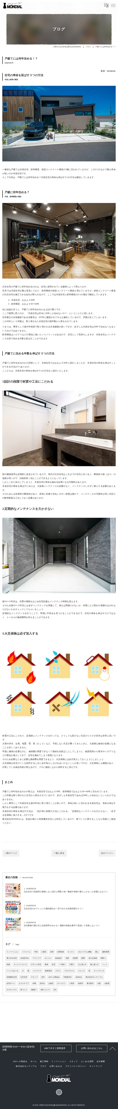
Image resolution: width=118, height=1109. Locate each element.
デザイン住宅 (36, 964)
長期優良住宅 (12, 977)
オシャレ (48, 958)
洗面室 (75, 958)
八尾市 (71, 983)
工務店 (43, 952)
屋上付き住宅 (12, 958)
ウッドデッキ (99, 970)
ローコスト (61, 983)
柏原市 (80, 983)
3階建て (34, 989)
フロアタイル (69, 970)
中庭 (36, 952)
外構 (34, 983)
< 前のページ (11, 853)
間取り (103, 958)
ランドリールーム (20, 964)
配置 (83, 958)
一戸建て (62, 964)
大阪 (99, 983)
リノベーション (12, 952)
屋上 (97, 952)
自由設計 (58, 958)
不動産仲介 (67, 977)
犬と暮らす (82, 964)
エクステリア (24, 983)
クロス (58, 970)
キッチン (71, 952)
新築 (46, 964)
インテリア (37, 970)
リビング (81, 970)
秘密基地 (48, 970)
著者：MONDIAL (108, 71)
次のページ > (107, 853)
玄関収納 (60, 952)
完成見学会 (24, 958)
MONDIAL (79, 977)
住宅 (53, 964)
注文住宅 (23, 977)
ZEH (54, 989)
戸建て (71, 964)
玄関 (51, 952)
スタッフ (34, 977)
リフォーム (26, 952)
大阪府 (106, 983)
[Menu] (113, 5)
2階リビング (45, 989)
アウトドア (37, 958)
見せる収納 (92, 958)
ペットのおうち (12, 970)
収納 (8, 964)
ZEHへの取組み (54, 977)
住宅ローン (11, 983)
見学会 (42, 983)
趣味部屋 (105, 952)
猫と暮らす (94, 964)
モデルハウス (12, 989)
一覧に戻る (59, 853)
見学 (43, 977)
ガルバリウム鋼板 (85, 952)
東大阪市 (90, 983)
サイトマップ (95, 1066)
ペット (104, 964)
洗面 (67, 958)
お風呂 (50, 983)
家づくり (23, 989)
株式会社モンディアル (94, 977)
